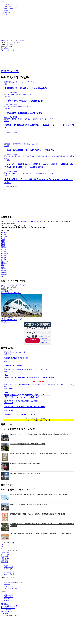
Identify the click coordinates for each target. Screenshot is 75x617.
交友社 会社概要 (6, 610)
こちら (19, 225)
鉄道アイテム (8, 599)
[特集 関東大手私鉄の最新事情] (21, 316)
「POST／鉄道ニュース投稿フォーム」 (29, 221)
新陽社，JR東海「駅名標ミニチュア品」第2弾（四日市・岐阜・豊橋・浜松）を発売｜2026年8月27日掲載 (41, 453)
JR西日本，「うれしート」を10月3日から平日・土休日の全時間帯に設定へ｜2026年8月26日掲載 (39, 434)
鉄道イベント (8, 10)
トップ (6, 4)
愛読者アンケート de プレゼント (15, 582)
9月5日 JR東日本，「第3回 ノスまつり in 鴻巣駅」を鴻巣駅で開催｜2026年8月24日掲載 (37, 514)
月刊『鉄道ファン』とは (12, 588)
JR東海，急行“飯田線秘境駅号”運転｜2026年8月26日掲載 (28, 504)
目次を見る (4, 291)
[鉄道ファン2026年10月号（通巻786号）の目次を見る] (14, 40)
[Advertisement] (39, 138)
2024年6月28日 (9, 574)
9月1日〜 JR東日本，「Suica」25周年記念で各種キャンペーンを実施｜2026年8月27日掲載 (38, 494)
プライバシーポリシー (8, 608)
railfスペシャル (9, 600)
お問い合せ (4, 613)
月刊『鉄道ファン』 (11, 6)
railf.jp (2, 1)
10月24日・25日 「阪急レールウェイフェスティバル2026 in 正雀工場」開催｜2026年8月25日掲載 (40, 533)
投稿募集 (7, 12)
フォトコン (8, 14)
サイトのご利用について (9, 606)
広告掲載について (6, 604)
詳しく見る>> (5, 322)
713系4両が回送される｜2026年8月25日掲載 (25, 463)
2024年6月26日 (9, 572)
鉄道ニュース (8, 8)
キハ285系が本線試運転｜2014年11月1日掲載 (25, 473)
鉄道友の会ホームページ (9, 611)
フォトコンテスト (10, 586)
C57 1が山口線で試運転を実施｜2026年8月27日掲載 (27, 444)
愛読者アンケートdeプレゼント (11, 293)
